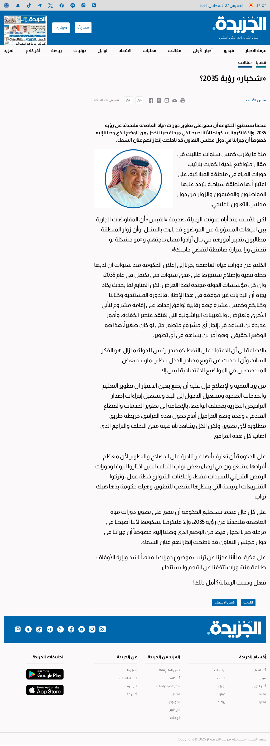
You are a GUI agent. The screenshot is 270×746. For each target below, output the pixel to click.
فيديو (229, 50)
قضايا (176, 694)
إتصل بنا (132, 670)
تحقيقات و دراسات (168, 686)
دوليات (79, 50)
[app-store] (45, 687)
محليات (149, 50)
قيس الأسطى (225, 602)
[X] (50, 5)
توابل (102, 50)
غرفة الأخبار (255, 50)
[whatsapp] (6, 5)
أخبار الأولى (203, 50)
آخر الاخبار (260, 670)
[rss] (94, 5)
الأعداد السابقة (127, 678)
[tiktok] (29, 5)
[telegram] (40, 5)
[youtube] (72, 5)
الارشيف (61, 28)
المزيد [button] (9, 50)
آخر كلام (33, 50)
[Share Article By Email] (174, 100)
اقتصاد (125, 50)
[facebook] (61, 5)
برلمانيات (219, 670)
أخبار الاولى (259, 686)
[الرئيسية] (239, 24)
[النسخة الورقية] (25, 28)
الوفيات (175, 718)
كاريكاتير (175, 710)
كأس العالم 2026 (169, 670)
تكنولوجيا (174, 702)
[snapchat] (18, 5)
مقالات (174, 50)
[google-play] (45, 672)
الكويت (248, 602)
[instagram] (83, 5)
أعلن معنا (131, 694)
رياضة (56, 50)
